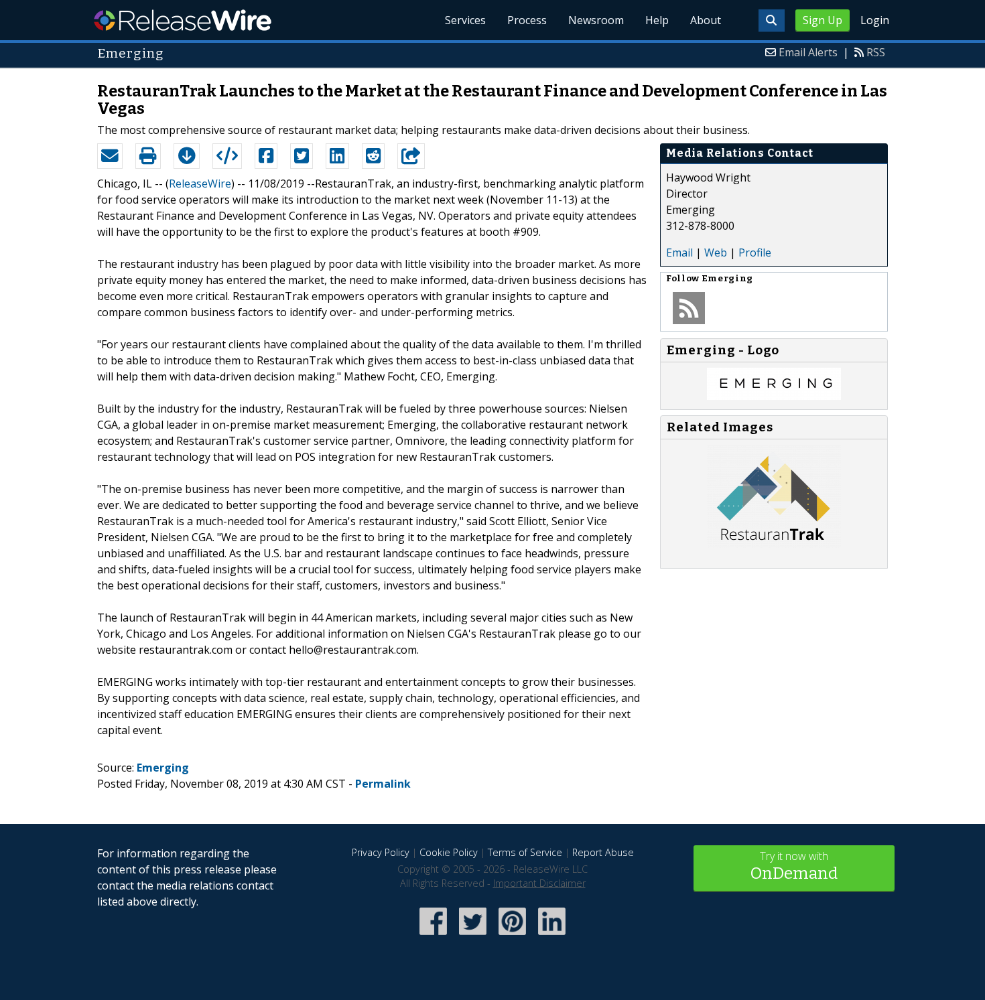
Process (527, 20)
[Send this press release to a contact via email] (110, 156)
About (705, 20)
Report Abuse (603, 852)
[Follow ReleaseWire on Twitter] (472, 936)
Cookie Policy (448, 852)
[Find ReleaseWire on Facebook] (433, 936)
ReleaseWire (182, 20)
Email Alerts (808, 52)
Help (657, 20)
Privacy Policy (380, 852)
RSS (875, 52)
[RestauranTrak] (774, 544)
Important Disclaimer (539, 883)
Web (715, 252)
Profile (754, 252)
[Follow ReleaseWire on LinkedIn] (551, 936)
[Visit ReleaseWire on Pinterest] (512, 936)
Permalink (383, 783)
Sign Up (822, 20)
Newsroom (596, 20)
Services (465, 20)
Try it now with (794, 866)
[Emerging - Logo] (774, 395)
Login (874, 20)
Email (679, 252)
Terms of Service (525, 852)
